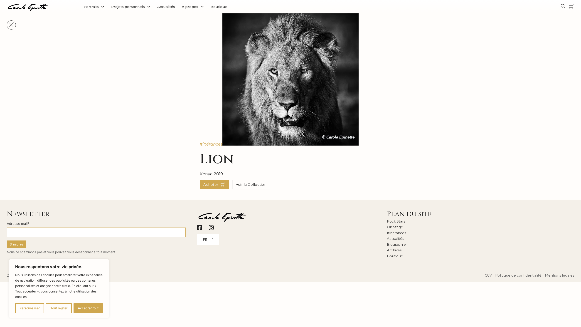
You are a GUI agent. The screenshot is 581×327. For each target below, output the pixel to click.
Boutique (219, 7)
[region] (59, 288)
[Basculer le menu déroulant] (102, 6)
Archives (394, 250)
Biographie (396, 244)
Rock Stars (396, 221)
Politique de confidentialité (518, 275)
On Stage (395, 227)
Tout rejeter (58, 308)
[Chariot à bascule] (571, 7)
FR (205, 239)
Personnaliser (30, 308)
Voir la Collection (251, 184)
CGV (488, 275)
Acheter (210, 184)
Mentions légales (559, 275)
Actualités (166, 7)
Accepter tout (88, 308)
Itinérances (211, 144)
